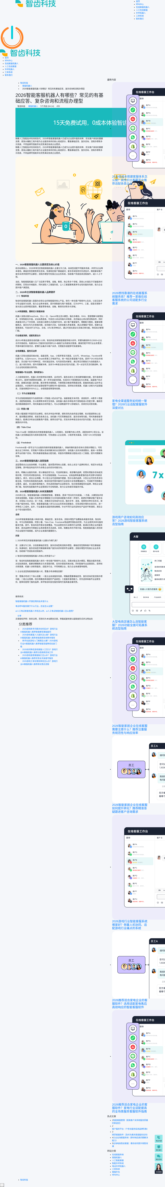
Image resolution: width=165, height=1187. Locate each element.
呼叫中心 (140, 4)
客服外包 (116, 1172)
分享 (19, 616)
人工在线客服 (142, 10)
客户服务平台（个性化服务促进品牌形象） (130, 1129)
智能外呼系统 (118, 1163)
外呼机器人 (141, 13)
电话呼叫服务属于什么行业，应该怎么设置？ (34, 606)
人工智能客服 (118, 1160)
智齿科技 (24, 83)
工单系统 (140, 16)
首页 (138, 1)
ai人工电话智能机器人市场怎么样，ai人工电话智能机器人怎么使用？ (45, 611)
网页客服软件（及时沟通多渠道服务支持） (130, 1135)
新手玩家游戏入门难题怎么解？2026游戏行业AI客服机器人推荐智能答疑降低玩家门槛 (39, 644)
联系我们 (140, 19)
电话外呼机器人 (119, 1166)
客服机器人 (27, 86)
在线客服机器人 (143, 7)
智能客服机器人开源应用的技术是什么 (31, 601)
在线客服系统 (118, 1155)
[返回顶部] (2, 1185)
